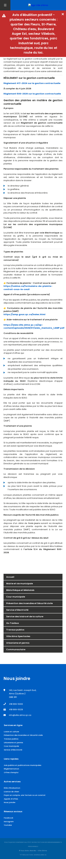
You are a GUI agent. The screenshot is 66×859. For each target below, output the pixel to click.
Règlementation (11, 768)
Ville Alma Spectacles (18, 636)
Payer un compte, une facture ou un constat (24, 795)
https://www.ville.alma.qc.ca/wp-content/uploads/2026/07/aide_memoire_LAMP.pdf (34, 326)
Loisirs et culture (11, 731)
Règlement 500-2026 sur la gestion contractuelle (32, 93)
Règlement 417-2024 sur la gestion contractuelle (32, 83)
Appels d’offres (11, 799)
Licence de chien (11, 791)
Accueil (10, 576)
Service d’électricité (17, 609)
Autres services (12, 781)
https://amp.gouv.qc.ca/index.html (24, 314)
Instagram (9, 821)
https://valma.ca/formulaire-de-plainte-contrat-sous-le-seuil (28, 288)
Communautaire (15, 649)
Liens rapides (11, 758)
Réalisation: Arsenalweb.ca (34, 855)
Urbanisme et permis (17, 642)
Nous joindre (9, 802)
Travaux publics (15, 629)
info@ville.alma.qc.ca (20, 715)
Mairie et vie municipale (19, 583)
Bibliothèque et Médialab (20, 590)
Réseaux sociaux (13, 811)
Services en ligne (13, 725)
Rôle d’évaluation (12, 788)
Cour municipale (15, 596)
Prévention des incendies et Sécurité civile (29, 603)
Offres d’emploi (11, 772)
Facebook (8, 818)
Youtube (8, 825)
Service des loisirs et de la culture (24, 616)
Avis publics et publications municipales (22, 765)
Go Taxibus (12, 623)
